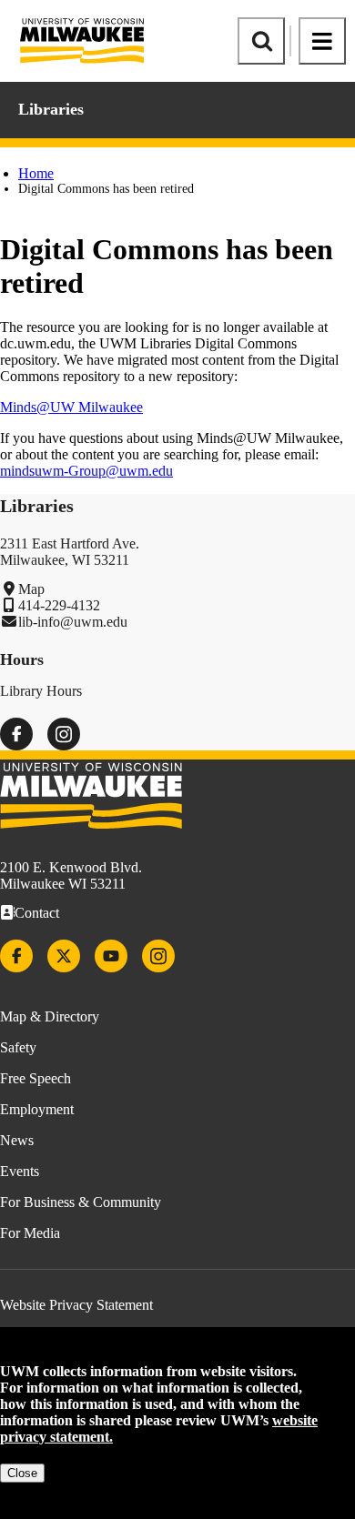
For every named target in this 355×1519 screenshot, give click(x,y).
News (17, 1140)
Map (31, 589)
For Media (30, 1233)
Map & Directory (49, 1016)
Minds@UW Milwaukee (71, 407)
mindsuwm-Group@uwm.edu (86, 470)
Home (36, 173)
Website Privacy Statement (76, 1305)
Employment (37, 1109)
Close (22, 1473)
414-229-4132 (59, 605)
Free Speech (35, 1078)
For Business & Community (80, 1202)
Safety (18, 1047)
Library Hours (41, 691)
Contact (37, 912)
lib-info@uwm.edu (72, 621)
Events (19, 1171)
